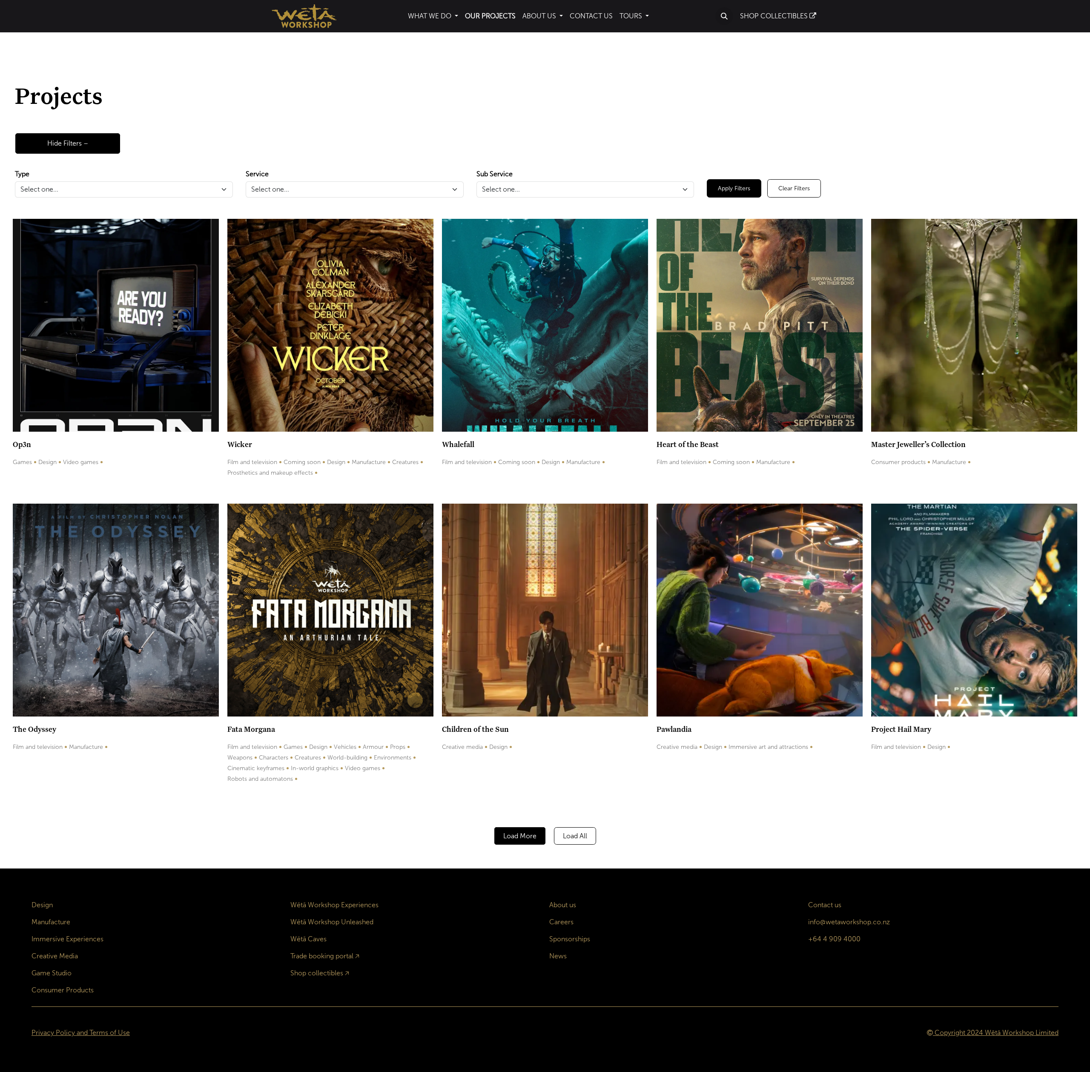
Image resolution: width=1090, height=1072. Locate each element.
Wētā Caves (308, 939)
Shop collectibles (316, 973)
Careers (561, 922)
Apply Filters (734, 188)
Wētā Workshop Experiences (334, 905)
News (558, 956)
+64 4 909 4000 (834, 939)
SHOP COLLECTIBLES (774, 16)
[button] (724, 16)
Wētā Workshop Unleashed (331, 922)
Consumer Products (63, 990)
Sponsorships (569, 939)
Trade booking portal (321, 956)
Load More (519, 836)
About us (562, 905)
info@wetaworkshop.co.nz (849, 922)
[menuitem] (433, 16)
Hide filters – (67, 143)
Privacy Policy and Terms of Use (81, 1033)
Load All (575, 836)
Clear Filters (794, 188)
